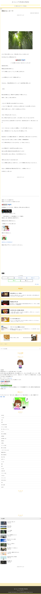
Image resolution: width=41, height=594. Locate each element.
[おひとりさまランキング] (18, 59)
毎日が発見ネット (4, 387)
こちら (10, 378)
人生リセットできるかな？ (7, 242)
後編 (4, 396)
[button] (27, 281)
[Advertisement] (20, 23)
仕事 (3, 273)
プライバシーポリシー (20, 590)
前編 (1, 396)
